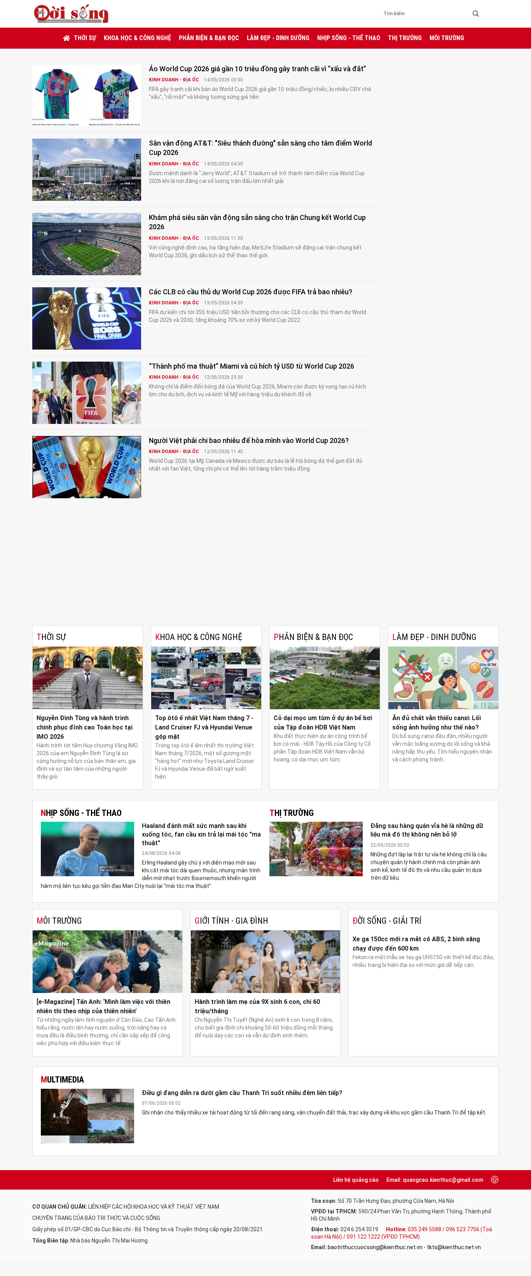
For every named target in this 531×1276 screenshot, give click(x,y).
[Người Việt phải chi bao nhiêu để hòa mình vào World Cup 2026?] (86, 467)
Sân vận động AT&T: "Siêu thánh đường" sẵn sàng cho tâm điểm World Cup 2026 (260, 147)
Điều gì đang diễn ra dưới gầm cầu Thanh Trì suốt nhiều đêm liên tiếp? (242, 1093)
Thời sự (85, 38)
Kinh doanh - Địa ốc (174, 80)
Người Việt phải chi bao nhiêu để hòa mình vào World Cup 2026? (249, 440)
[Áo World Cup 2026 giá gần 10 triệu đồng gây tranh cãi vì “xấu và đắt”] (86, 95)
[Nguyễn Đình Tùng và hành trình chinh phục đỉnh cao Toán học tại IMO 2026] (88, 678)
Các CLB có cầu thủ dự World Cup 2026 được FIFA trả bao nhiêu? (250, 292)
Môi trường (447, 38)
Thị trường (405, 38)
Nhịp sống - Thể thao (348, 38)
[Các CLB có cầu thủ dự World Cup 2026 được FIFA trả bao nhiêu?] (86, 318)
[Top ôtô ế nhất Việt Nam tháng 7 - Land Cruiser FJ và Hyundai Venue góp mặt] (206, 678)
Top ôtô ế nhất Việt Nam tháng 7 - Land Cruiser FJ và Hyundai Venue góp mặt (204, 727)
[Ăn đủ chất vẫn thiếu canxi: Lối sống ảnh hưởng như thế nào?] (443, 678)
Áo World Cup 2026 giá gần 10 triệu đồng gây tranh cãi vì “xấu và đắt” (257, 69)
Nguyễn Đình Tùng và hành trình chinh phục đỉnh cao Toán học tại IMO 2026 (85, 727)
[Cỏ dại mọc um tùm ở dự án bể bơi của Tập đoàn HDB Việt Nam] (325, 678)
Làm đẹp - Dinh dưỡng (278, 38)
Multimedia (62, 1079)
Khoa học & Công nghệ (137, 38)
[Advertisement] (265, 566)
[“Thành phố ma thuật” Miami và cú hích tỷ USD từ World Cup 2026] (86, 393)
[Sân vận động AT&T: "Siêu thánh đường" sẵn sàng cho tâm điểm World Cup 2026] (86, 170)
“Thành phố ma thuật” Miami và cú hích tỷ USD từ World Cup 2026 (251, 366)
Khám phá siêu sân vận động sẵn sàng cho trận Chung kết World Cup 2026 (257, 222)
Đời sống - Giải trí (387, 921)
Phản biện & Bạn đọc (209, 38)
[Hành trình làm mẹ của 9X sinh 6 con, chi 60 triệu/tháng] (266, 961)
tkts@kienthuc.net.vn (454, 1247)
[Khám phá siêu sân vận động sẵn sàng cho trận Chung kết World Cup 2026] (86, 244)
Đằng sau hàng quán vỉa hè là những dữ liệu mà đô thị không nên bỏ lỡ (426, 830)
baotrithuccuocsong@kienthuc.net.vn (375, 1247)
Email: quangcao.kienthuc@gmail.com (434, 1180)
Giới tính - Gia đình (231, 921)
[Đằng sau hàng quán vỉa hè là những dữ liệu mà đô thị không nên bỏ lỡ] (316, 849)
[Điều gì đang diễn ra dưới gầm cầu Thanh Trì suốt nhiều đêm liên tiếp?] (87, 1116)
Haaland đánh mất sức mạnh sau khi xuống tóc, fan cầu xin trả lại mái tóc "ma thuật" (201, 834)
